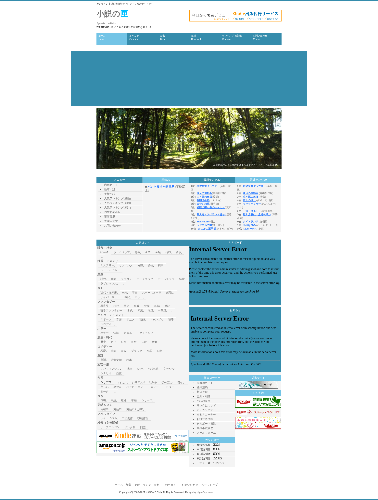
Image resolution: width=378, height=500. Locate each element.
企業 (147, 252)
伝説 (144, 342)
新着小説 (109, 189)
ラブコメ (126, 279)
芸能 (142, 319)
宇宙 (134, 292)
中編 (113, 400)
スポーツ (105, 319)
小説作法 (153, 368)
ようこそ (134, 37)
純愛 (182, 279)
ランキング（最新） (232, 37)
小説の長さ (203, 400)
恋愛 (136, 306)
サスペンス (126, 265)
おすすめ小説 (112, 212)
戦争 (178, 252)
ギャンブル (156, 319)
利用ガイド (111, 184)
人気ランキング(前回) (117, 202)
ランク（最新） (152, 484)
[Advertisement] (189, 78)
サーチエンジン (110, 427)
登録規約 (202, 387)
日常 (160, 350)
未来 (124, 292)
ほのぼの (166, 382)
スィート (155, 386)
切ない (181, 382)
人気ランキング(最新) (117, 198)
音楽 (119, 319)
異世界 (104, 305)
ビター (170, 386)
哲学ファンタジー (111, 310)
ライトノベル (108, 418)
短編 (123, 400)
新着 (162, 37)
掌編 (134, 400)
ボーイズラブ (145, 279)
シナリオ (105, 373)
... (101, 256)
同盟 (143, 427)
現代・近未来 (108, 292)
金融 (158, 252)
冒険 (147, 306)
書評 (130, 368)
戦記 (127, 297)
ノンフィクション (111, 368)
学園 (113, 279)
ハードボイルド (110, 270)
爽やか (117, 386)
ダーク (104, 391)
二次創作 (127, 418)
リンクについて (206, 405)
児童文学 (116, 360)
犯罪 (168, 252)
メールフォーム (206, 432)
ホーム (102, 37)
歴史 (126, 306)
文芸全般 (168, 368)
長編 (103, 400)
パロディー (107, 324)
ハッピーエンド (136, 386)
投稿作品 (142, 418)
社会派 (104, 252)
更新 (196, 37)
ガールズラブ (166, 279)
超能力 (170, 292)
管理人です (111, 221)
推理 (140, 265)
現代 (103, 278)
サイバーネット (110, 297)
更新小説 (109, 193)
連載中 (104, 409)
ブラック (136, 350)
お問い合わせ (260, 37)
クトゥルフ (146, 333)
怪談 (116, 333)
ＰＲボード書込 (206, 423)
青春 (137, 252)
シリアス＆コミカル (144, 382)
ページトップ (209, 484)
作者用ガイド (205, 382)
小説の (112, 17)
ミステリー (107, 265)
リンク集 (129, 427)
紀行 (140, 368)
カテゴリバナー (206, 410)
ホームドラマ (121, 252)
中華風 (162, 310)
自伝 (119, 373)
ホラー (139, 297)
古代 (130, 310)
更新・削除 (203, 396)
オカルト (129, 333)
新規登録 (202, 391)
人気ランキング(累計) (117, 207)
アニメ (130, 319)
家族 (123, 350)
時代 (113, 342)
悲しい (104, 386)
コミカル (121, 382)
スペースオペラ (151, 292)
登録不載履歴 (205, 428)
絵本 (129, 360)
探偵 (150, 265)
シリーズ (146, 400)
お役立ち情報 (205, 419)
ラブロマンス (108, 283)
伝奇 (123, 342)
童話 (103, 359)
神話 (157, 306)
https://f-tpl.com (205, 492)
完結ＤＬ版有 (134, 409)
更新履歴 (109, 216)
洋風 (150, 310)
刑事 (160, 265)
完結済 (117, 409)
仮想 (134, 342)
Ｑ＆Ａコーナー (206, 414)
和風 (140, 310)
